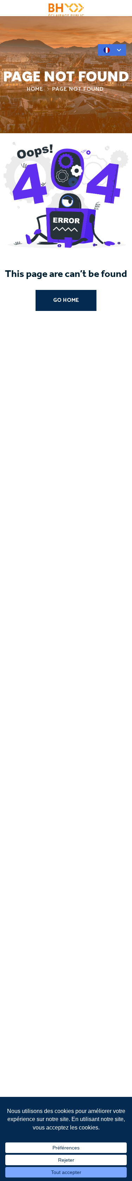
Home (35, 89)
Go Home (66, 300)
